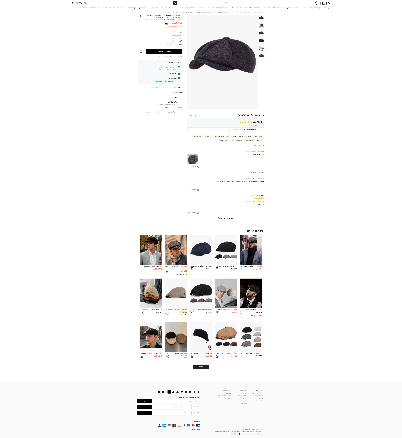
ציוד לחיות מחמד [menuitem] (95, 8)
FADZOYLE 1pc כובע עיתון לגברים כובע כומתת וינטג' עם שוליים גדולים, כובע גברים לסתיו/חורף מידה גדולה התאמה (176, 266)
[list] (183, 392)
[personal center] (89, 3)
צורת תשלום (228, 393)
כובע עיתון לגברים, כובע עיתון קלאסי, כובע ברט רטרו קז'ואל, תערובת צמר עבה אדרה (251, 266)
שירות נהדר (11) (231, 136)
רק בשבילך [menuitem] (317, 8)
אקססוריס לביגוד (253, 12)
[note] (181, 274)
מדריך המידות (243, 401)
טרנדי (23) (260, 140)
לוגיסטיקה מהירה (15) (245, 136)
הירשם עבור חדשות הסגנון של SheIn (189, 397)
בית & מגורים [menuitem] (258, 8)
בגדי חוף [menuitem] (289, 8)
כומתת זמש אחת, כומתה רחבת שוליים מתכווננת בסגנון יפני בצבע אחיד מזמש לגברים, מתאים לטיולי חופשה (176, 353)
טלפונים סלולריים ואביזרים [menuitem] (187, 8)
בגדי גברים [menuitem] (267, 8)
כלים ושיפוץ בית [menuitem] (121, 8)
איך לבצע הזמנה (242, 396)
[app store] (162, 393)
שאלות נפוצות (227, 398)
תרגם (262, 157)
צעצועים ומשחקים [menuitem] (154, 8)
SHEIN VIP (244, 403)
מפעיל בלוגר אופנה (258, 393)
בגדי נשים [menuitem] (297, 8)
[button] (77, 3)
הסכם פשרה (259, 401)
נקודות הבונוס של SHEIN (224, 396)
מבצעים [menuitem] (304, 8)
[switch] (229, 130)
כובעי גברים (237, 12)
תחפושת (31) (197, 136)
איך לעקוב (244, 398)
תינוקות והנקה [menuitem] (142, 8)
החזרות (245, 393)
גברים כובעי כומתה (228, 12)
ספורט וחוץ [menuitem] (164, 8)
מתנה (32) (207, 136)
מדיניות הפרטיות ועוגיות (248, 431)
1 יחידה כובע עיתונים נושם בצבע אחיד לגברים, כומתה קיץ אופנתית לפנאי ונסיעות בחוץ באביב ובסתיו (251, 353)
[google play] (158, 393)
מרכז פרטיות (259, 431)
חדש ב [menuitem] (310, 8)
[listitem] (251, 255)
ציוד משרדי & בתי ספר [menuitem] (108, 8)
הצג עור (201, 367)
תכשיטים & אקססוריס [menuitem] (222, 8)
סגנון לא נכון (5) (223, 140)
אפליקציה (161, 388)
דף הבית (261, 12)
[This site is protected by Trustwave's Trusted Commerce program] (198, 429)
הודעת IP (260, 434)
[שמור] (141, 51)
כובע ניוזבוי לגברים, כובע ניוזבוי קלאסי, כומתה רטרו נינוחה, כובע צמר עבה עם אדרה (151, 353)
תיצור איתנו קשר (227, 391)
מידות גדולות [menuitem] (281, 8)
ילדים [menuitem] (273, 8)
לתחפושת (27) (249, 140)
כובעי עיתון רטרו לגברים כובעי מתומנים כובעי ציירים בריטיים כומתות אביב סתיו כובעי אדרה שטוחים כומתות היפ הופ (201, 266)
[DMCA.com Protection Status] (193, 429)
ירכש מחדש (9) (258, 136)
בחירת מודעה (245, 434)
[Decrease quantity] (175, 45)
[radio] (177, 37)
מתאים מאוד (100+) (236, 140)
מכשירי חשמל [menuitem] (173, 8)
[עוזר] (197, 167)
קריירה (261, 398)
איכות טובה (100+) (218, 136)
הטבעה (254, 434)
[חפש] (175, 3)
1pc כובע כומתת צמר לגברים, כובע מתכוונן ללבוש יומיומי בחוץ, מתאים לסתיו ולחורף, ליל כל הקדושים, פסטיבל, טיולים (201, 353)
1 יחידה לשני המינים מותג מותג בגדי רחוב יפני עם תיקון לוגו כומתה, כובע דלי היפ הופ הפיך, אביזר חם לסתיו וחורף (151, 310)
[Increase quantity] (167, 45)
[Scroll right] (73, 8)
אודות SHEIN (259, 391)
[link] (85, 3)
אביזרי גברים (244, 12)
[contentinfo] (168, 425)
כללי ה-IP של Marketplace (222, 431)
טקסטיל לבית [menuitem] (200, 8)
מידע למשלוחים (243, 391)
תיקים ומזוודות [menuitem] (132, 8)
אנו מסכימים (196, 421)
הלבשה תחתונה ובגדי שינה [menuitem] (244, 8)
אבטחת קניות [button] (173, 78)
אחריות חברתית (258, 396)
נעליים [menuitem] (232, 8)
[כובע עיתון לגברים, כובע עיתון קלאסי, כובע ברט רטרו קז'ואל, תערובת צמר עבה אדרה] (251, 250)
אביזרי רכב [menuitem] (78, 8)
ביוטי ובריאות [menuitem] (210, 8)
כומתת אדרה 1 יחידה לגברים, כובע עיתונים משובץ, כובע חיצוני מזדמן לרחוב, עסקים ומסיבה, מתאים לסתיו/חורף (201, 310)
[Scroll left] (75, 8)
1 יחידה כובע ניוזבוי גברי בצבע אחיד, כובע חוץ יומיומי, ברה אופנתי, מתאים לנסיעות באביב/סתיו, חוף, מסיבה (226, 353)
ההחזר (245, 406)
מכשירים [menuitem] (85, 8)
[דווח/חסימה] (188, 167)
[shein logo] (322, 3)
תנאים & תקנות (235, 431)
